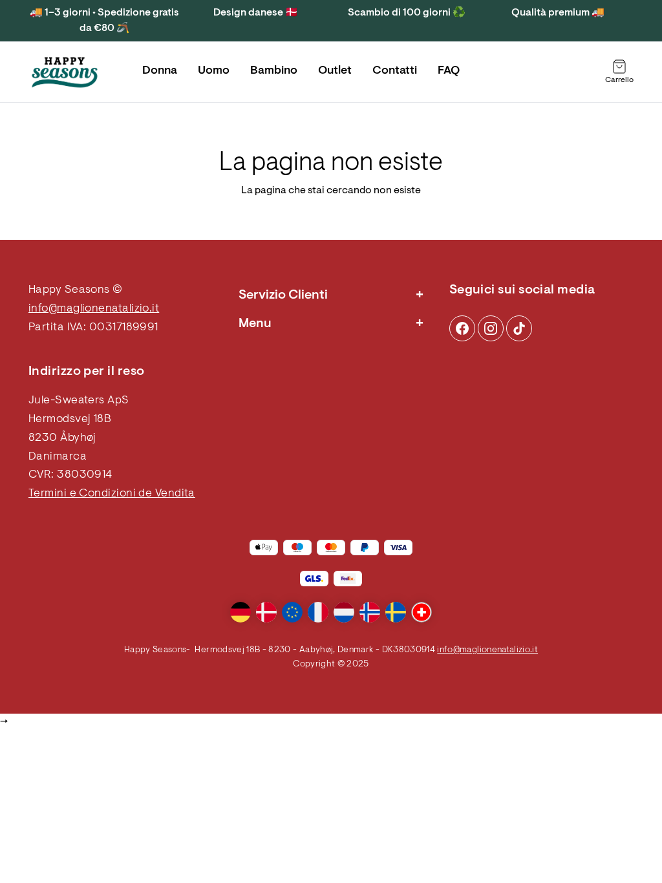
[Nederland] (344, 612)
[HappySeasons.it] (64, 72)
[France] (318, 612)
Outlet (335, 71)
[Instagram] (462, 328)
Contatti (394, 71)
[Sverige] (395, 612)
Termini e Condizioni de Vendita (111, 494)
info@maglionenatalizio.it (93, 309)
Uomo (214, 71)
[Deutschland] (240, 612)
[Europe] (292, 612)
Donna (159, 71)
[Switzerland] (421, 612)
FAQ (449, 71)
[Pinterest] (490, 328)
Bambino (273, 71)
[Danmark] (266, 612)
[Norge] (369, 612)
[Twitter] (519, 328)
